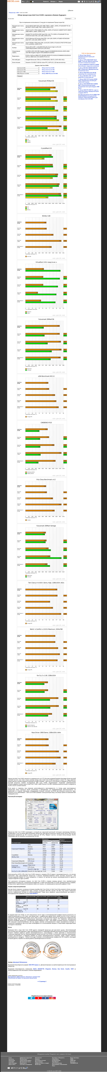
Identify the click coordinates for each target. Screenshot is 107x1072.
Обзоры (53, 1)
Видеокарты (23, 1063)
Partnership (12, 1060)
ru (23, 1)
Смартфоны (55, 1059)
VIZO (72, 969)
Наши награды (13, 1063)
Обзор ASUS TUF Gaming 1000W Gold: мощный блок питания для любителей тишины (87, 81)
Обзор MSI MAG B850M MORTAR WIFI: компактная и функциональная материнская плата (88, 69)
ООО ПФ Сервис (34, 965)
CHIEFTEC (73, 1060)
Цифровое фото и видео (42, 1063)
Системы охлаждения (26, 1064)
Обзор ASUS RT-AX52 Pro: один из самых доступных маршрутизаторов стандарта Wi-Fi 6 (88, 91)
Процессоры (12, 12)
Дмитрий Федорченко (20, 962)
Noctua (54, 969)
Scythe (67, 969)
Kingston (48, 969)
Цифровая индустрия (26, 1057)
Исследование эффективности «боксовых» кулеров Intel (24, 976)
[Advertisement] (39, 7)
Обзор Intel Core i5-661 (48, 68)
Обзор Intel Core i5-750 (48, 69)
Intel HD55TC (34, 893)
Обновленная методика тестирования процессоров (22, 978)
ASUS (35, 969)
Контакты (11, 1059)
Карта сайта (12, 1064)
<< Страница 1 (42, 981)
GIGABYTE (41, 969)
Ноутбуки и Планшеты (58, 1057)
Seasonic (72, 1061)
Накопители (38, 1057)
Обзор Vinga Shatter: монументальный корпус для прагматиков (86, 57)
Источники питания (40, 1060)
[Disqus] (42, 1019)
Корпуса (37, 1059)
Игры (53, 1065)
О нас (10, 1057)
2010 (18, 12)
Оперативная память (25, 1060)
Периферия (55, 1061)
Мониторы (38, 1064)
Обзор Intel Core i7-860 (48, 71)
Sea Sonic (61, 969)
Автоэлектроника (57, 1063)
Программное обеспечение (59, 1064)
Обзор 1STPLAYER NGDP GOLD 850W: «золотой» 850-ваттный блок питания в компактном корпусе (88, 61)
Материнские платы (25, 1061)
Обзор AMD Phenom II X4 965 (50, 73)
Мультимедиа (39, 1061)
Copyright (11, 1061)
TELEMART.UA (74, 1063)
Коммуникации (56, 1060)
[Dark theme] (32, 1)
